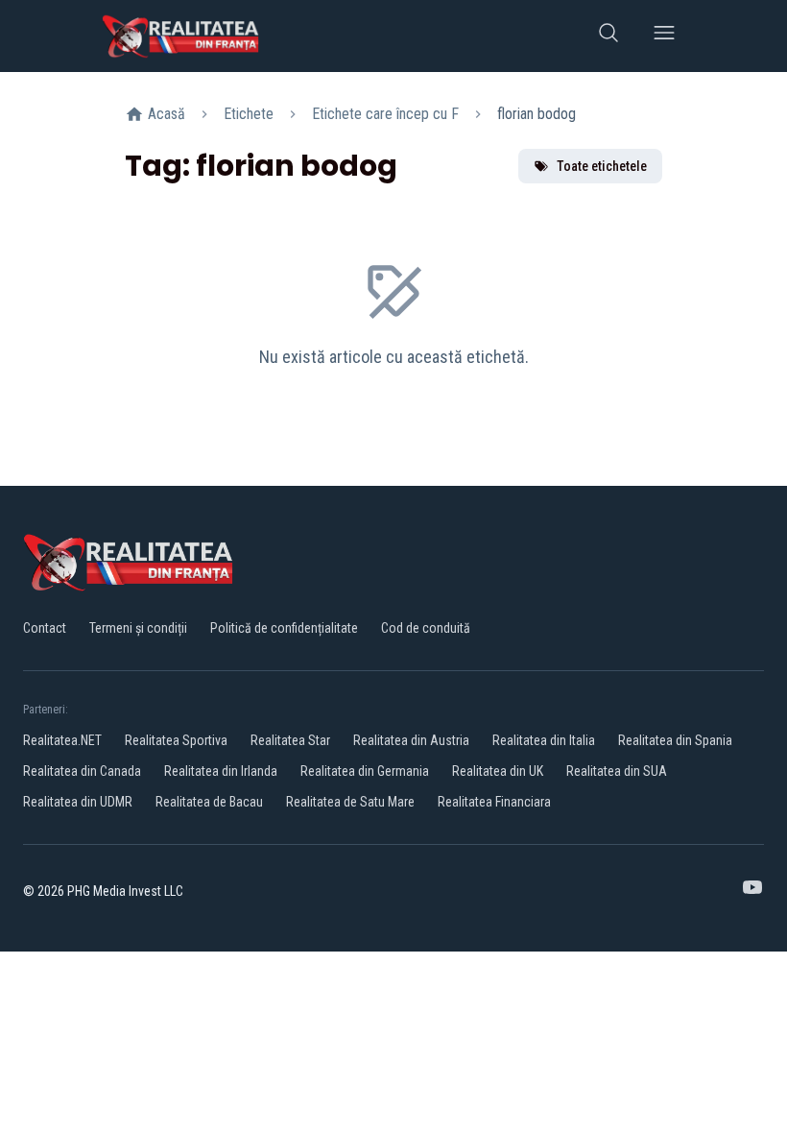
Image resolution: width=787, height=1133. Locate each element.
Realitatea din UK (497, 771)
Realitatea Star (290, 740)
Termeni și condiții (138, 628)
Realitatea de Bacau (209, 801)
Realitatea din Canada (82, 771)
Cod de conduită (425, 628)
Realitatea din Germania (364, 771)
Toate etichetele (602, 166)
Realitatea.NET (62, 740)
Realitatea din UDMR (77, 801)
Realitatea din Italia (543, 740)
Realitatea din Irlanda (220, 771)
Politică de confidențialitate (284, 628)
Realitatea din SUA (616, 771)
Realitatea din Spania (675, 740)
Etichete (249, 114)
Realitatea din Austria (411, 740)
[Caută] (608, 36)
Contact (44, 628)
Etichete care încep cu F (385, 114)
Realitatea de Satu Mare (350, 801)
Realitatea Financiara (494, 801)
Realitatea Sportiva (176, 740)
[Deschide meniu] (664, 36)
